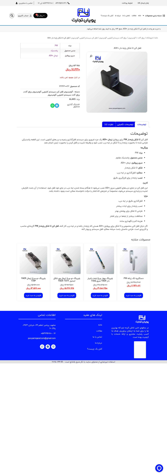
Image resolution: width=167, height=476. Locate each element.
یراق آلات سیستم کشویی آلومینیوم (113, 37)
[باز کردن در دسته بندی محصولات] (143, 15)
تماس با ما (126, 15)
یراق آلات (141, 37)
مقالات (134, 15)
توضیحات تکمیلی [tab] (125, 124)
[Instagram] (53, 346)
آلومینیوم (132, 37)
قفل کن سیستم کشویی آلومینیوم (84, 37)
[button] (11, 15)
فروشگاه (149, 37)
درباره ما (118, 15)
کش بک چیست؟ (107, 15)
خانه (139, 15)
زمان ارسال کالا (143, 3)
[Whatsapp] (42, 346)
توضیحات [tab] (141, 124)
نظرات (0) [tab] (109, 124)
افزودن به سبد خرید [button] (133, 295)
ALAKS (72, 99)
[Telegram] (48, 346)
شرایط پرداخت (127, 3)
